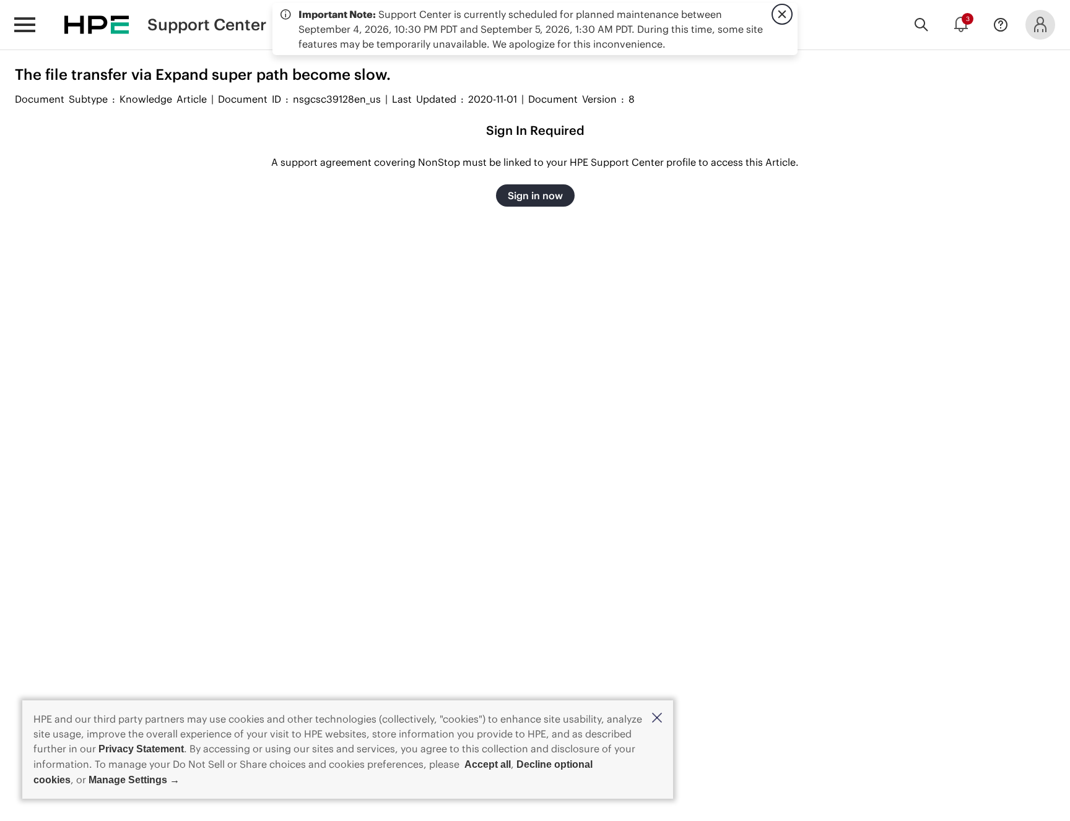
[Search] (921, 25)
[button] (657, 718)
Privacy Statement (141, 749)
